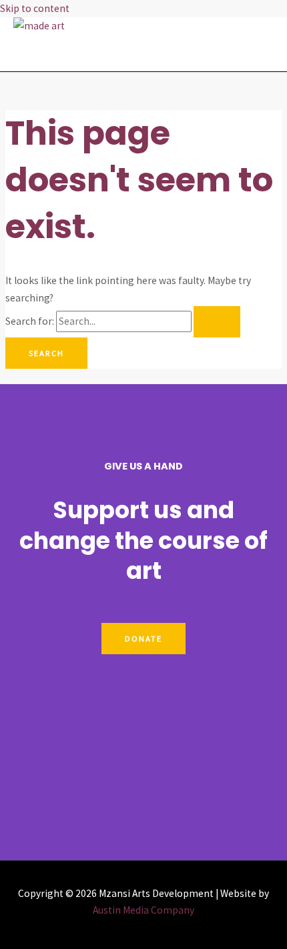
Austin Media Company (143, 910)
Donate (143, 638)
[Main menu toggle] (50, 52)
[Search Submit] (217, 321)
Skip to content (34, 8)
